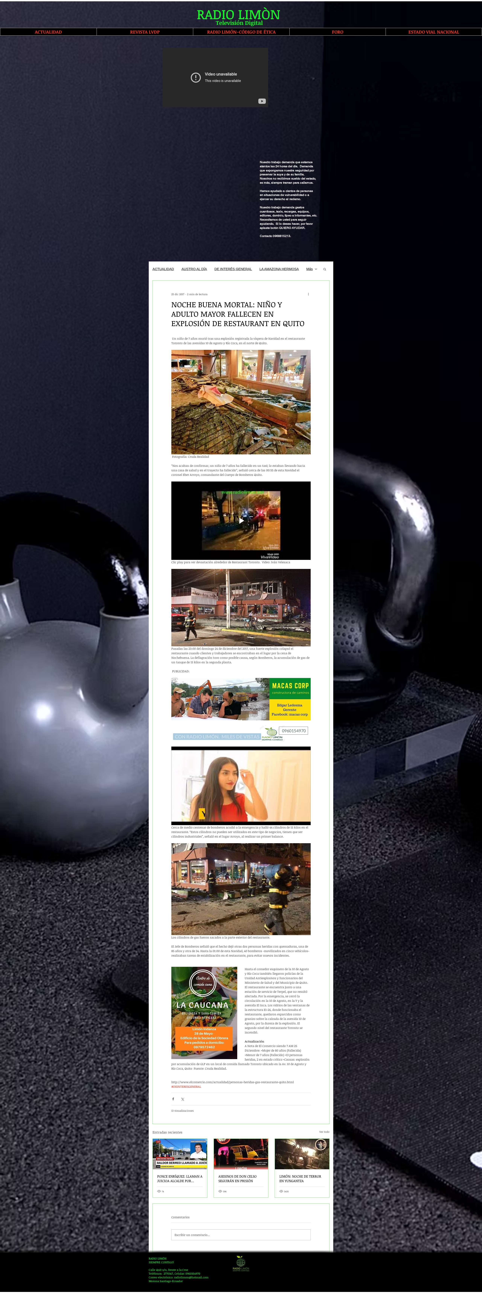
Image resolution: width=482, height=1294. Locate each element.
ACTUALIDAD (163, 269)
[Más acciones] (308, 294)
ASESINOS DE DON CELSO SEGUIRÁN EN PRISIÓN (237, 1178)
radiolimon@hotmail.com (191, 1277)
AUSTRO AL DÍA (194, 269)
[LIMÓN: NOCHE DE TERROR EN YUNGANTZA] (302, 1154)
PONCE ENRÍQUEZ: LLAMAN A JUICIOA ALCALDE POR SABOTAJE (179, 1178)
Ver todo (324, 1131)
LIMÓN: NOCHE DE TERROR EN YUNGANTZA (300, 1178)
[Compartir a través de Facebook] (173, 1099)
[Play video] (241, 786)
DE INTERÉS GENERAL (233, 269)
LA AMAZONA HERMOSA (279, 269)
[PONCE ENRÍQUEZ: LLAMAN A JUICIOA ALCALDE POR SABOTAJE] (180, 1154)
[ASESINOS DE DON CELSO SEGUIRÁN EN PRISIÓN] (241, 1154)
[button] (324, 269)
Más (309, 269)
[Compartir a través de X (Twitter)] (182, 1099)
